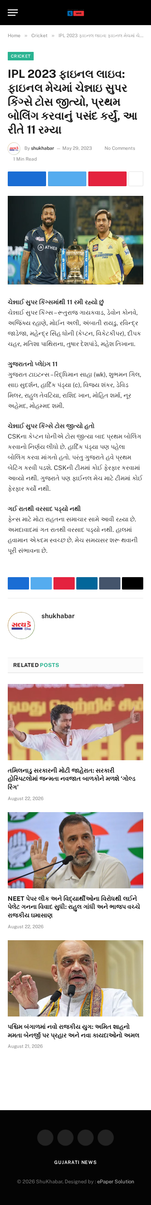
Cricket (21, 56)
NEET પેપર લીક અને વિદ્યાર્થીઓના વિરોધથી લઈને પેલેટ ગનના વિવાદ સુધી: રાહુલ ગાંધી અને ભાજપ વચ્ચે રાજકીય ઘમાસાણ (74, 907)
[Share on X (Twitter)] (67, 178)
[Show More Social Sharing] (136, 178)
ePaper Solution (115, 1181)
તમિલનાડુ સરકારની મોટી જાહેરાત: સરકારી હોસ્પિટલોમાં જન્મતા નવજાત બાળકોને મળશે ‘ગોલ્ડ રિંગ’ (72, 779)
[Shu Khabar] (75, 12)
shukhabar (42, 148)
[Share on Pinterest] (107, 178)
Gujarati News (75, 1162)
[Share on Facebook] (27, 178)
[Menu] (13, 12)
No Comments (120, 148)
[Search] (139, 12)
